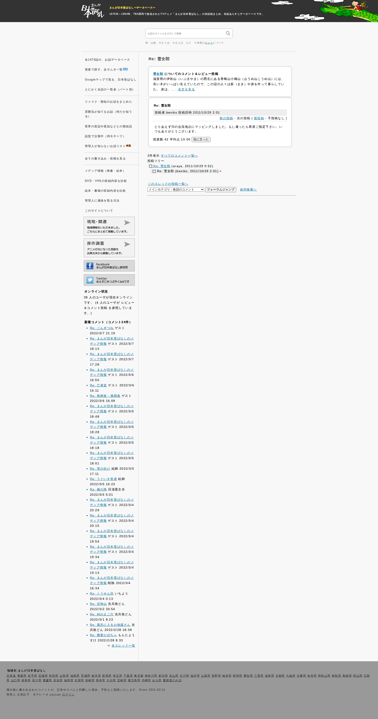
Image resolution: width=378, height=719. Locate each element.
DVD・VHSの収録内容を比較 (106, 180)
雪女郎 (158, 73)
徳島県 (26, 680)
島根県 (347, 675)
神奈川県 (151, 675)
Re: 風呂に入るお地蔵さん (110, 624)
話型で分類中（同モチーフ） (105, 136)
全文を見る (186, 89)
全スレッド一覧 (123, 645)
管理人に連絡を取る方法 (102, 200)
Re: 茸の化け (100, 468)
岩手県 (32, 675)
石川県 (184, 675)
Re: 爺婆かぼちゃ (103, 635)
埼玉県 (117, 675)
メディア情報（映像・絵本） (105, 170)
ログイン (68, 694)
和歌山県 (324, 675)
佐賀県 (79, 680)
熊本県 (100, 680)
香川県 (37, 680)
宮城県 (43, 675)
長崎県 (90, 680)
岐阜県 (227, 675)
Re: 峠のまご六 (102, 614)
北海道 (11, 675)
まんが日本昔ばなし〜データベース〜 (132, 7)
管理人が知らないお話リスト (105, 146)
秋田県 (53, 675)
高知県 (58, 680)
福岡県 (69, 680)
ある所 (157, 680)
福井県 (195, 675)
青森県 (22, 675)
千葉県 (128, 675)
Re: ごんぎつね (102, 328)
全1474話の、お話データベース (107, 59)
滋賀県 (269, 675)
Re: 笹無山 (98, 603)
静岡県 (237, 675)
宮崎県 (122, 680)
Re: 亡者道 (98, 385)
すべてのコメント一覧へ (179, 155)
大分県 (111, 680)
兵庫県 (301, 675)
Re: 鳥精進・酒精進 (105, 395)
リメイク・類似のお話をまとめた (108, 101)
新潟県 (163, 675)
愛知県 (248, 675)
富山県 (174, 675)
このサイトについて (99, 210)
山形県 (64, 675)
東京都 (139, 675)
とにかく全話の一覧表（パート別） (110, 89)
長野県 (216, 675)
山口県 (15, 680)
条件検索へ (248, 189)
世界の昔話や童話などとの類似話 (108, 126)
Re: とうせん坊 (102, 593)
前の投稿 (226, 118)
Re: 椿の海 (98, 489)
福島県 (75, 675)
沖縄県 (146, 680)
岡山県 (357, 675)
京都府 (280, 675)
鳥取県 (336, 675)
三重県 (259, 675)
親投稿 (259, 118)
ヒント (209, 42)
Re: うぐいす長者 (103, 479)
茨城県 (85, 675)
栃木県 (96, 675)
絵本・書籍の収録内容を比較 (105, 190)
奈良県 (312, 675)
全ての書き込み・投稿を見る (105, 158)
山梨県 (205, 675)
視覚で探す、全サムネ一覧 (104, 69)
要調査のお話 (172, 680)
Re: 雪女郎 (161, 166)
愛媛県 (47, 680)
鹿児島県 (134, 680)
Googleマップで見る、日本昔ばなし (111, 79)
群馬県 (107, 675)
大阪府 (291, 675)
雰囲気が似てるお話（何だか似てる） (108, 114)
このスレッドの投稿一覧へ (168, 183)
